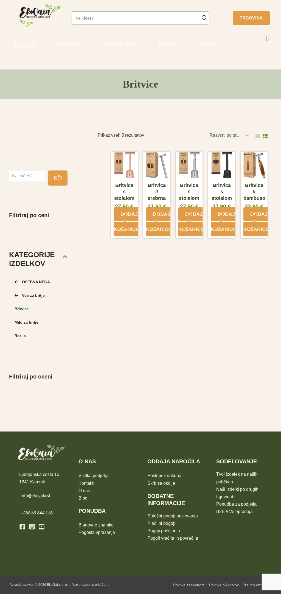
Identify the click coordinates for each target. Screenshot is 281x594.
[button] (251, 18)
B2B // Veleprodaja (234, 511)
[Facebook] (22, 526)
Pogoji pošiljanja (163, 530)
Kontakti (86, 483)
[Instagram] (32, 526)
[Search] (204, 18)
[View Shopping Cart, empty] (272, 44)
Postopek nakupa (164, 475)
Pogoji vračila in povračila (172, 538)
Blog (83, 498)
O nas (84, 490)
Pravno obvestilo (257, 585)
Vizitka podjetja (93, 475)
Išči (58, 178)
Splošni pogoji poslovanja (172, 516)
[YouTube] (41, 526)
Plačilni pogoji (161, 523)
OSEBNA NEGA (36, 282)
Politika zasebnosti (189, 585)
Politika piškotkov (224, 585)
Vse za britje (33, 295)
